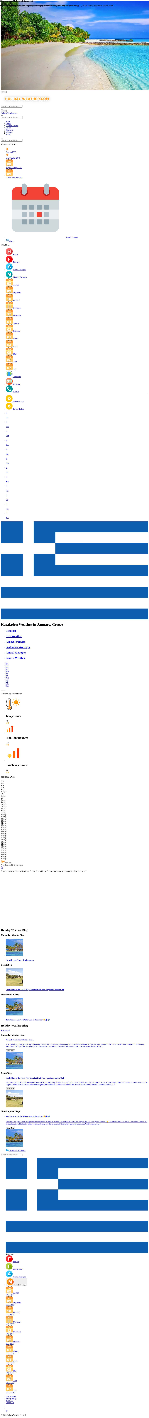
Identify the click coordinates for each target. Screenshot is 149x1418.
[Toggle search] (2, 115)
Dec (7, 686)
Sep (7, 680)
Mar (7, 667)
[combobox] (11, 106)
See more (4, 1031)
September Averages (18, 647)
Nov (7, 684)
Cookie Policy (11, 1396)
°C (2, 867)
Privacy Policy (11, 1399)
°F (2, 869)
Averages (9, 132)
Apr (7, 669)
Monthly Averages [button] (20, 277)
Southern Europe (12, 126)
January (8, 134)
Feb (7, 665)
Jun (7, 673)
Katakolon (9, 130)
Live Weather (14, 636)
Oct (7, 682)
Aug (7, 677)
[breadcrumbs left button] (2, 138)
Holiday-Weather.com (9, 113)
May (7, 671)
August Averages (15, 641)
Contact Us (10, 1403)
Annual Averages (16, 652)
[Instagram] (77, 1411)
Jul (7, 675)
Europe (8, 124)
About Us (9, 1401)
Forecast (11, 630)
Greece (8, 128)
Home (8, 122)
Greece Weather (15, 657)
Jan (7, 663)
